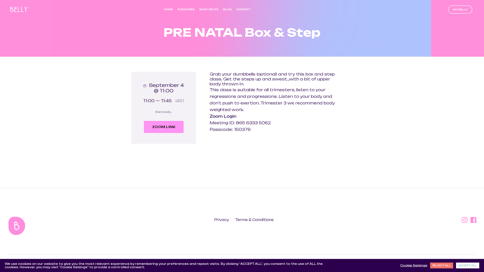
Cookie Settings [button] (413, 265)
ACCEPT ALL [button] (467, 265)
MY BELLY (460, 9)
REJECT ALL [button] (441, 265)
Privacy (222, 220)
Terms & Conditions (254, 220)
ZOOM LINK (163, 127)
